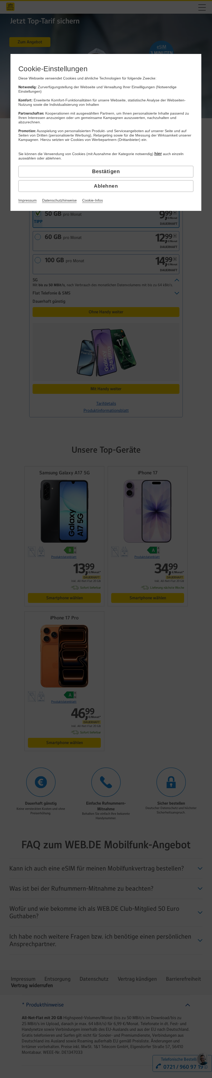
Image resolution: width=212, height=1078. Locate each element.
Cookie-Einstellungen (53, 69)
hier (158, 153)
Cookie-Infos (92, 200)
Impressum (27, 200)
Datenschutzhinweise (59, 200)
